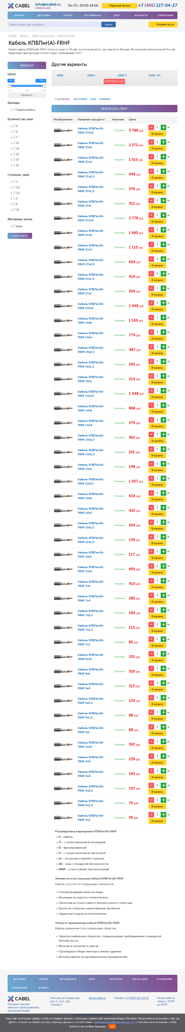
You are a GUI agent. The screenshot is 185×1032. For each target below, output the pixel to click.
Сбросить (20, 236)
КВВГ (60, 75)
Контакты (141, 15)
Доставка (43, 15)
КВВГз (91, 75)
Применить (27, 95)
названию (105, 99)
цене (93, 99)
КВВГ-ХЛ (154, 75)
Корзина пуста (165, 24)
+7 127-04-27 (157, 5)
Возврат (43, 988)
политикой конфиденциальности (114, 1022)
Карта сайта (140, 979)
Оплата (67, 15)
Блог (117, 15)
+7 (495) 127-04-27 (137, 998)
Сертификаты (92, 15)
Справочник (165, 15)
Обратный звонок (119, 5)
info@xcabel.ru (48, 4)
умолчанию (80, 99)
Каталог (19, 15)
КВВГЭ (122, 75)
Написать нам (43, 8)
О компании (164, 979)
